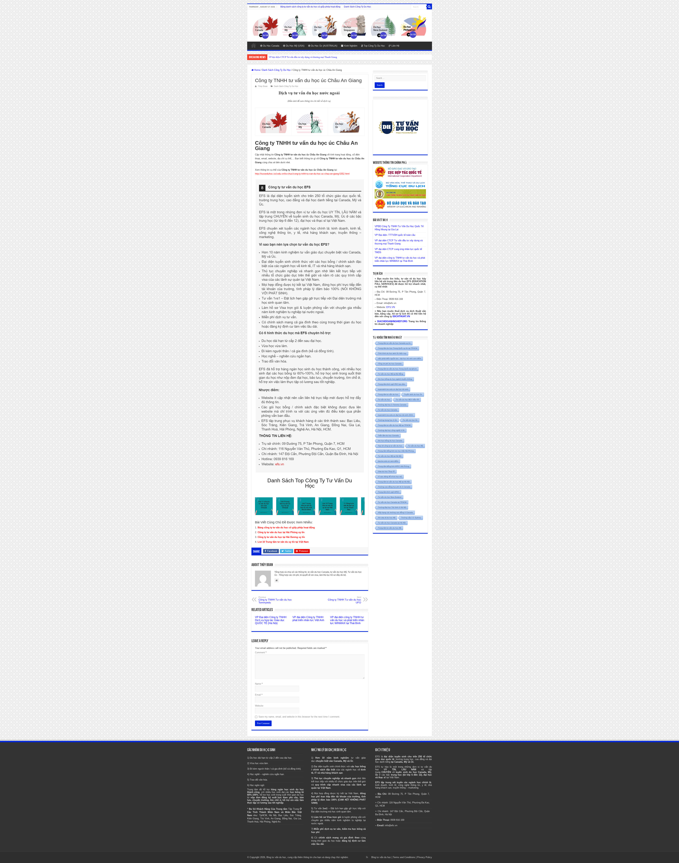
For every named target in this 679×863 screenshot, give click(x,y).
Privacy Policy (424, 857)
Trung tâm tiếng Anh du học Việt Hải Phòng (396, 451)
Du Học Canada (271, 45)
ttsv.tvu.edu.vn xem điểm (388, 461)
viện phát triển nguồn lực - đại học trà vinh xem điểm (399, 358)
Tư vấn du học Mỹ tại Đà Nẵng (390, 374)
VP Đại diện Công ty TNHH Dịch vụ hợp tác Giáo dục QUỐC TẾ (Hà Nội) (270, 620)
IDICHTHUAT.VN (401, 316)
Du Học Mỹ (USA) (295, 45)
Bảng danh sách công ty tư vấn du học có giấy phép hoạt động (310, 6)
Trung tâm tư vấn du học (388, 394)
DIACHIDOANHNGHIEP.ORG (392, 321)
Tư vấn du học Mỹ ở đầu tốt (407, 400)
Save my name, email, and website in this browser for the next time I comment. (299, 716)
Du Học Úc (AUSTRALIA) (324, 45)
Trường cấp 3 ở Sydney (411, 518)
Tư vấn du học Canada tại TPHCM (392, 502)
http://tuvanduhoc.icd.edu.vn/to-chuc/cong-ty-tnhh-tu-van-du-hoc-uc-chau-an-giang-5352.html (302, 173)
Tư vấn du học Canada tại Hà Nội (392, 523)
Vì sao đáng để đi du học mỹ (390, 477)
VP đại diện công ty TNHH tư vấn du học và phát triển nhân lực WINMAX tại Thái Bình (347, 620)
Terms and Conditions (404, 857)
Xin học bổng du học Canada (390, 441)
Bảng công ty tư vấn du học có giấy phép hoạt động (286, 527)
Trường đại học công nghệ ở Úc (391, 430)
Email (258, 694)
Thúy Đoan (263, 86)
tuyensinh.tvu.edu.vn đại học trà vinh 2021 (395, 415)
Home (253, 45)
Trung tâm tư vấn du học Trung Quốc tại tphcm (397, 369)
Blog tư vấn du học (381, 857)
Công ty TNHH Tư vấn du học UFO (344, 600)
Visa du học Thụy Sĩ (386, 471)
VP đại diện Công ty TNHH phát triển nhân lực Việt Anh (308, 619)
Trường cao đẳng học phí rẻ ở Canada (394, 487)
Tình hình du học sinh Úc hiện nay (392, 353)
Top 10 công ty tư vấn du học (390, 446)
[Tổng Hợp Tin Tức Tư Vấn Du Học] (339, 26)
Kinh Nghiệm (350, 45)
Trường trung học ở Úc (387, 420)
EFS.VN (390, 307)
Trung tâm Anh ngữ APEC (388, 492)
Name (259, 683)
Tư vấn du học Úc (410, 420)
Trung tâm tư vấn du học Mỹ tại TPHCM (394, 425)
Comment (260, 652)
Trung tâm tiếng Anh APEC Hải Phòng (393, 466)
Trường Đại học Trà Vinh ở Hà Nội (392, 507)
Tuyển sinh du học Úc (413, 394)
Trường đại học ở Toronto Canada (392, 405)
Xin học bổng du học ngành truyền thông (395, 379)
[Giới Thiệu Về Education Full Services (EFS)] (310, 326)
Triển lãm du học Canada (388, 435)
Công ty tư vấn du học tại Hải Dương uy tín (281, 537)
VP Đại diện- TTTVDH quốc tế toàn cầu (395, 235)
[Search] (429, 6)
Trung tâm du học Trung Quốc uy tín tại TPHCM (397, 348)
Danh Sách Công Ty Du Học (357, 6)
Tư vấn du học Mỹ (415, 446)
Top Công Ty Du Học (374, 45)
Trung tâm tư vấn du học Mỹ (389, 528)
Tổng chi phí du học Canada (390, 364)
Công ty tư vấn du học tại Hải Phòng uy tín (281, 532)
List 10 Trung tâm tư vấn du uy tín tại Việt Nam (283, 542)
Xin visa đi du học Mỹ (386, 518)
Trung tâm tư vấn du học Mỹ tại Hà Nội (394, 482)
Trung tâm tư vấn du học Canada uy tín (394, 343)
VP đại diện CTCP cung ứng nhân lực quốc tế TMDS (294, 57)
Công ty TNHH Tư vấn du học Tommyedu (275, 600)
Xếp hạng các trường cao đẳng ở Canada (395, 512)
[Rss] (367, 857)
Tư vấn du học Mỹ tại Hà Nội (389, 456)
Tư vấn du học (384, 400)
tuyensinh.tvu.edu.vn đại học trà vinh (393, 389)
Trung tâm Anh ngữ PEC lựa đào (391, 384)
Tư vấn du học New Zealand (389, 497)
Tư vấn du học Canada (387, 410)
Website (259, 705)
